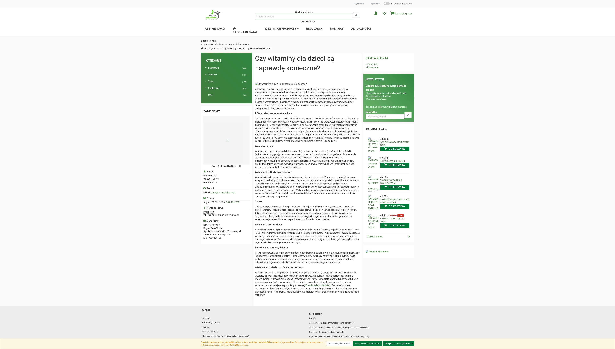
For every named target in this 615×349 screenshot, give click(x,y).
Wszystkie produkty (281, 28)
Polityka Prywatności (211, 322)
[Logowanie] (376, 13)
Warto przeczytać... (210, 331)
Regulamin (207, 318)
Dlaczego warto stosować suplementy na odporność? (225, 336)
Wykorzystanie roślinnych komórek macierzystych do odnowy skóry (339, 336)
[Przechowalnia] (384, 13)
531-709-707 (232, 202)
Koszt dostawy (315, 314)
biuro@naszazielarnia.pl (223, 192)
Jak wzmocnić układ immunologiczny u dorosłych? (331, 323)
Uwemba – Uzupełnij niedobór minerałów (327, 332)
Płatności (206, 327)
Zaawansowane (308, 21)
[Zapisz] (408, 115)
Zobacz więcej (375, 236)
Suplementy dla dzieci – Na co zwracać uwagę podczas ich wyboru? (339, 327)
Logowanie (375, 4)
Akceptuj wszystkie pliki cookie (398, 343)
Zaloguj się (372, 64)
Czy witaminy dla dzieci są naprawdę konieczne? (247, 48)
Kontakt (312, 318)
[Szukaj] (356, 15)
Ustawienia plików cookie (339, 343)
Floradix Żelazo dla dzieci (318, 285)
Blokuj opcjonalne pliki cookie (368, 343)
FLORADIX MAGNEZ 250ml (392, 161)
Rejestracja (359, 4)
